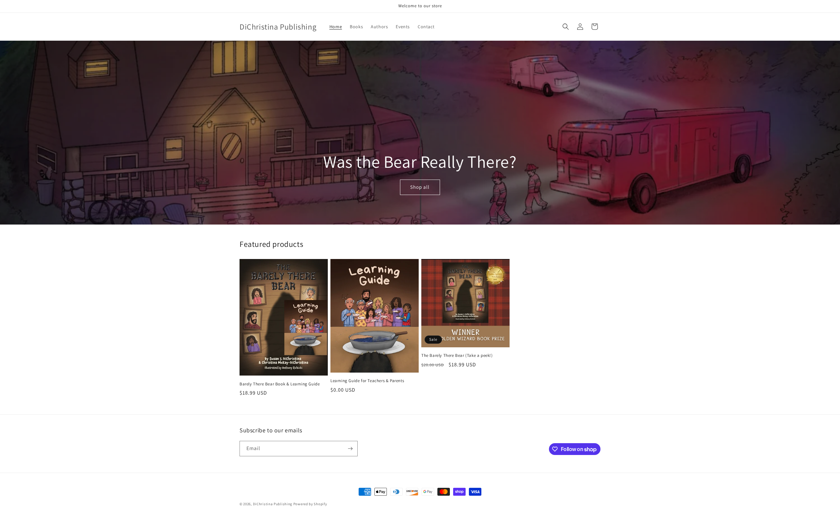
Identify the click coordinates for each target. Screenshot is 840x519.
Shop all (420, 187)
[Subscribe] (350, 448)
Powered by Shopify (310, 504)
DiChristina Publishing (272, 504)
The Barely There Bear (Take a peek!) (457, 355)
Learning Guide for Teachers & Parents (367, 380)
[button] (565, 26)
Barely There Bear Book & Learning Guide (280, 384)
